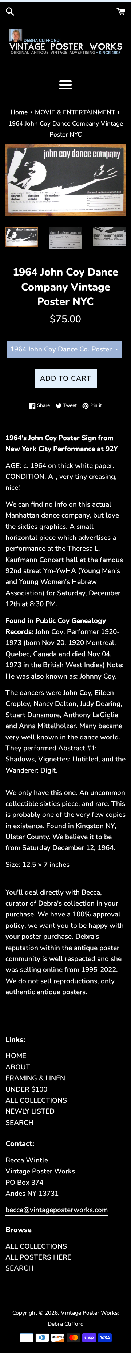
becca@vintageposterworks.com (56, 1210)
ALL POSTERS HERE (38, 1257)
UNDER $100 (26, 1089)
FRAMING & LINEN (35, 1078)
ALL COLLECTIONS (36, 1100)
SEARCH (19, 1122)
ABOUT (17, 1067)
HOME (15, 1056)
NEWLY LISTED (30, 1111)
